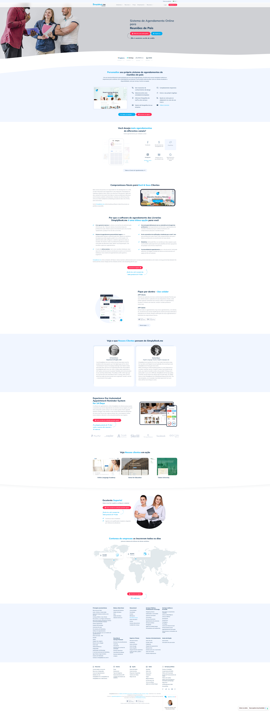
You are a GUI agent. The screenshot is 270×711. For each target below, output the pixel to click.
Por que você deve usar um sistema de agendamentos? (102, 633)
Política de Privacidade (167, 673)
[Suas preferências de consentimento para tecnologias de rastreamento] (267, 708)
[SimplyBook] (99, 4)
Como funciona (133, 671)
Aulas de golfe (133, 648)
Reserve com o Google (98, 643)
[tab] (147, 145)
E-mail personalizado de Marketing (101, 652)
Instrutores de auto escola (168, 642)
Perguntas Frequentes (135, 673)
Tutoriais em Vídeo (134, 674)
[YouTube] (172, 689)
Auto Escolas (165, 640)
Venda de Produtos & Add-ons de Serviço (100, 614)
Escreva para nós (150, 680)
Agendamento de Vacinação (168, 629)
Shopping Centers (150, 611)
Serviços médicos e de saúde (167, 608)
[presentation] (150, 556)
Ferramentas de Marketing (99, 629)
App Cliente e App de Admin (99, 654)
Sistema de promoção (98, 625)
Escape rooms (149, 642)
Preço (134, 5)
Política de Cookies (166, 677)
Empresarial (116, 671)
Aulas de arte (149, 640)
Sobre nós (148, 671)
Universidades (133, 610)
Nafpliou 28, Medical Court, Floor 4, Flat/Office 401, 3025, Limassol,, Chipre (133, 693)
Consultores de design (118, 652)
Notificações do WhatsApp (99, 650)
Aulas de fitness (133, 644)
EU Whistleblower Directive (140, 697)
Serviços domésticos (118, 654)
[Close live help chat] (175, 696)
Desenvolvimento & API (118, 674)
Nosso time (148, 673)
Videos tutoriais (164, 105)
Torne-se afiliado (150, 682)
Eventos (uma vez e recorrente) (153, 649)
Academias (132, 642)
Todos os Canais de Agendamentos (134, 170)
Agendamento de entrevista (152, 621)
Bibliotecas (132, 615)
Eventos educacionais (135, 623)
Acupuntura (165, 620)
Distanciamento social (167, 627)
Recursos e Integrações (98, 671)
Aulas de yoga (133, 646)
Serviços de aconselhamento (120, 642)
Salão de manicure (117, 617)
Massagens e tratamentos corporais (168, 612)
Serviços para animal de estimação (119, 648)
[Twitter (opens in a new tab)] (166, 689)
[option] (116, 152)
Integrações (95, 648)
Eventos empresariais (151, 653)
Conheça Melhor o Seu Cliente (100, 617)
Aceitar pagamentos (97, 623)
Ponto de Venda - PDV (98, 635)
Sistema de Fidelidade (98, 655)
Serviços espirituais (118, 650)
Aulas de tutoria (133, 619)
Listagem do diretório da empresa (119, 677)
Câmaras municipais (151, 615)
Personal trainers (134, 640)
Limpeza (115, 656)
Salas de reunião (150, 651)
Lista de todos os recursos (99, 669)
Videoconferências (97, 646)
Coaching (115, 644)
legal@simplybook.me (140, 696)
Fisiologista (165, 622)
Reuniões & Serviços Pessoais (118, 638)
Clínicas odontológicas (167, 614)
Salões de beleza (117, 612)
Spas (114, 614)
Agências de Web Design (152, 626)
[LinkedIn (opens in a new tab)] (169, 689)
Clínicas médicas (166, 616)
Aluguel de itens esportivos (136, 649)
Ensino (131, 621)
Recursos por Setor (97, 610)
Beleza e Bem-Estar (118, 608)
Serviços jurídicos (150, 622)
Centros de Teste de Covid (168, 625)
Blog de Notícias (150, 678)
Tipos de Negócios (117, 673)
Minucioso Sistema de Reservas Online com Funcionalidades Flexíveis (102, 621)
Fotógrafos (148, 644)
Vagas (147, 676)
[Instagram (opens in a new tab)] (175, 689)
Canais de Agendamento (98, 673)
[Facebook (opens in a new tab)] (163, 689)
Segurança (164, 682)
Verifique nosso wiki (170, 163)
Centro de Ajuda (133, 669)
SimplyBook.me (100, 204)
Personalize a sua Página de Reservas (102, 618)
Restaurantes (149, 648)
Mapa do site (133, 676)
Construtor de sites (97, 627)
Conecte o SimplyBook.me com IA (100, 657)
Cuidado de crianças (134, 625)
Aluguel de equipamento (152, 646)
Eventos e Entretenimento (153, 638)
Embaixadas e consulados (152, 613)
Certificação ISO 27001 (167, 684)
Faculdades (132, 612)
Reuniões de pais (134, 617)
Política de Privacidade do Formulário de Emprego (168, 680)
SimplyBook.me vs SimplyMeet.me (101, 676)
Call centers (149, 617)
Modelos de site (96, 674)
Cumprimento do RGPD (167, 671)
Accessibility (165, 686)
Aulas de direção (166, 638)
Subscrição (95, 644)
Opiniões (148, 669)
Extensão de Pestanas (118, 610)
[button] (119, 5)
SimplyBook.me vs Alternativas (100, 678)
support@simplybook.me (116, 696)
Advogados (148, 624)
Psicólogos (164, 624)
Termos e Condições (167, 669)
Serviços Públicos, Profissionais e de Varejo (153, 608)
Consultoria (116, 645)
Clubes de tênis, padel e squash (135, 652)
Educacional (133, 608)
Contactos (148, 674)
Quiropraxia (165, 618)
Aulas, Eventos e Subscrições (99, 612)
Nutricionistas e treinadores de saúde (169, 632)
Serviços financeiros (150, 619)
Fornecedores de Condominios (153, 628)
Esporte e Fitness (134, 638)
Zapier (94, 639)
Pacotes (94, 637)
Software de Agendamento (99, 631)
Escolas (131, 614)
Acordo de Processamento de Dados (169, 675)
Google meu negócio (98, 641)
